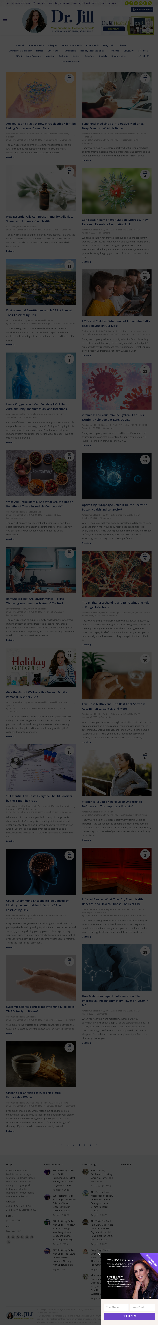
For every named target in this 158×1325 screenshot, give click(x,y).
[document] (79, 662)
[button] (99, 1254)
